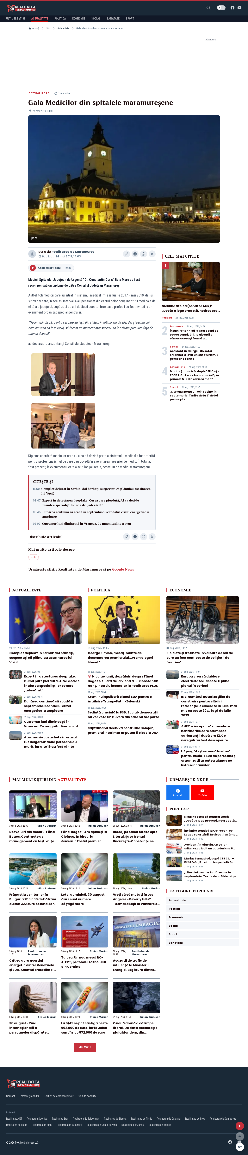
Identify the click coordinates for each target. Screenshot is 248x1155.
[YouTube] (239, 7)
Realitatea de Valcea (160, 1124)
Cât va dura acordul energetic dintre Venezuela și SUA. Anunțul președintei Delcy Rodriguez (31, 967)
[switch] (221, 7)
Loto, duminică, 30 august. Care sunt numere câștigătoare (83, 899)
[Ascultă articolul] (240, 1126)
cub (33, 557)
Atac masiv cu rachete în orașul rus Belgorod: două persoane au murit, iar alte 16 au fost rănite (50, 742)
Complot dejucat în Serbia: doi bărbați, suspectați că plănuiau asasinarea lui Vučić (96, 491)
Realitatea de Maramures (73, 251)
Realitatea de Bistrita (115, 1118)
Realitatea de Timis (141, 1118)
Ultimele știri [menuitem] (15, 18)
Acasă (35, 28)
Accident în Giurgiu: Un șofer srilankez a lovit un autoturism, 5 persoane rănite (194, 355)
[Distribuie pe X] (152, 253)
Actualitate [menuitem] (39, 18)
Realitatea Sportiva (37, 1118)
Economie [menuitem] (78, 18)
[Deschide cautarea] (208, 8)
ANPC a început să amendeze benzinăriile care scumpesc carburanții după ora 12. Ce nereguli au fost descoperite (205, 733)
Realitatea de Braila (16, 1124)
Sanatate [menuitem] (113, 18)
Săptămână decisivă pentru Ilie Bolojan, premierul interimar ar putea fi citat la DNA (123, 730)
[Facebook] (232, 7)
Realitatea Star (60, 1118)
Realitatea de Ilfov (195, 1118)
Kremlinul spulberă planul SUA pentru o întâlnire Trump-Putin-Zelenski (120, 699)
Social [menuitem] (95, 18)
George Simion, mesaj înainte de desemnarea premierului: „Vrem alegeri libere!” (120, 658)
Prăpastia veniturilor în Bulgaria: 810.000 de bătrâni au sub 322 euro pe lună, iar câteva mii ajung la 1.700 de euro (32, 903)
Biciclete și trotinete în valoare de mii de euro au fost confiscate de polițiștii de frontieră (199, 658)
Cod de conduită (87, 1096)
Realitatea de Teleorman (86, 1118)
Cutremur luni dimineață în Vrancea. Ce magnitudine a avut (86, 523)
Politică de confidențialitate (59, 1096)
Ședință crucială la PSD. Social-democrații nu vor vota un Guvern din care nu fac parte (123, 714)
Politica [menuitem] (60, 18)
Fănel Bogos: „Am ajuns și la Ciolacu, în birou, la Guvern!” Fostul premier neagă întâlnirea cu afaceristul (84, 841)
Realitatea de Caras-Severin (102, 1124)
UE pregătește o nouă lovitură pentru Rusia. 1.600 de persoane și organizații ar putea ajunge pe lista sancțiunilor (208, 758)
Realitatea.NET (14, 1118)
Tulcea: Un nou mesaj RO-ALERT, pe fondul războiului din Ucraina (83, 962)
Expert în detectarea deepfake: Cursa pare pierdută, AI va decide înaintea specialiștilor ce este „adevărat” (90, 502)
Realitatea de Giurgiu (132, 1124)
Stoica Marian (151, 888)
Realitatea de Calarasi (169, 1118)
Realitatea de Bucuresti (69, 1124)
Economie (176, 326)
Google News (123, 569)
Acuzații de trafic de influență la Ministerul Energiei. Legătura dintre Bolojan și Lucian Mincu (133, 967)
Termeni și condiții (29, 1096)
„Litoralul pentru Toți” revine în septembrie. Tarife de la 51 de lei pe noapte (194, 395)
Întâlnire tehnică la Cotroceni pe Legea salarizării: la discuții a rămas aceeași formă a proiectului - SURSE (194, 336)
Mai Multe (84, 1047)
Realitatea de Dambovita (223, 1118)
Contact (10, 1096)
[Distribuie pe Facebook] (135, 253)
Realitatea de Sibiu (42, 1124)
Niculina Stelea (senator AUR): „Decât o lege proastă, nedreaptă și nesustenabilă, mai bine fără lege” (190, 313)
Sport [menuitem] (130, 18)
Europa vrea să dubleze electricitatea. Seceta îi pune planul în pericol (205, 681)
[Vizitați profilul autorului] (32, 254)
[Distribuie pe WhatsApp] (143, 253)
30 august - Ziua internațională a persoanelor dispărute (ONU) (27, 1030)
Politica (167, 317)
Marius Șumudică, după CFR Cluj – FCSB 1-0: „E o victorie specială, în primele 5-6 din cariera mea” (195, 375)
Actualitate (63, 28)
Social (174, 346)
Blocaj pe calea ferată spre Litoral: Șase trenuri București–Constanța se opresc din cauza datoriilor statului (135, 841)
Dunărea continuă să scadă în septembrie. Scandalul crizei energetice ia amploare (96, 514)
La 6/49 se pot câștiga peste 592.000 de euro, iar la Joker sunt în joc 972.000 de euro (84, 1028)
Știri (48, 28)
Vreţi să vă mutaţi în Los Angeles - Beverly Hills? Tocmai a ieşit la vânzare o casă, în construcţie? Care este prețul (135, 903)
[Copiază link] (126, 253)
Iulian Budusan (47, 825)
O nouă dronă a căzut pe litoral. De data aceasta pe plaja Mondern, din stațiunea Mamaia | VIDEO (135, 1030)
